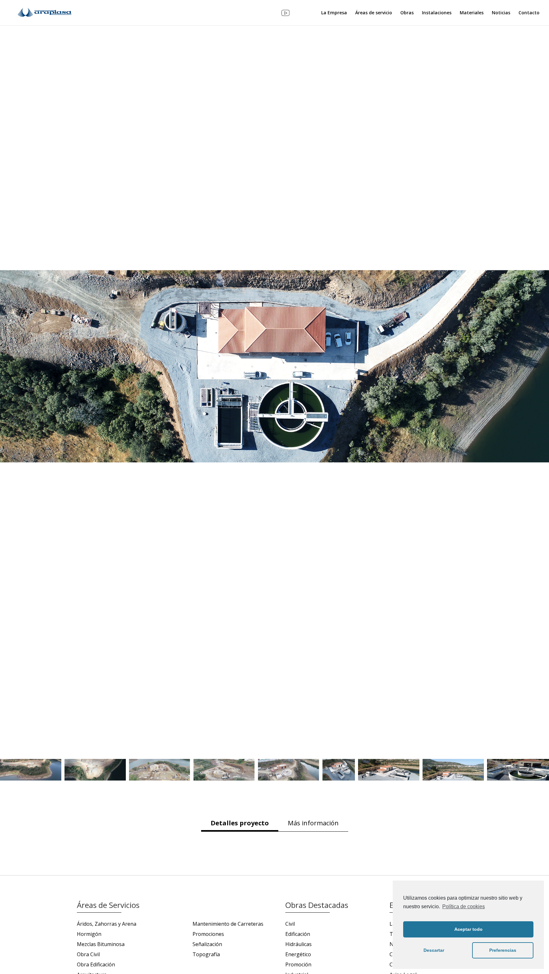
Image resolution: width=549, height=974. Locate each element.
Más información (313, 823)
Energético (298, 954)
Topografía (206, 954)
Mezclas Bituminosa (101, 944)
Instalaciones (436, 13)
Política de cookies (463, 906)
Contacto (528, 13)
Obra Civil (88, 954)
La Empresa (334, 13)
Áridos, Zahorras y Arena (106, 923)
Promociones (208, 933)
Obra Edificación (96, 964)
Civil (290, 923)
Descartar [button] (434, 950)
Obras (407, 13)
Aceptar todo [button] (468, 929)
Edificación (297, 933)
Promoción (298, 964)
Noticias (501, 13)
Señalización (207, 944)
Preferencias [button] (502, 950)
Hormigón (89, 933)
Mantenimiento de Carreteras (228, 923)
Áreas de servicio (373, 13)
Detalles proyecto (240, 823)
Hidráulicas (510, 696)
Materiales (472, 13)
